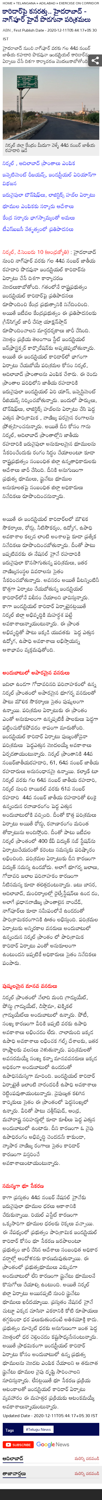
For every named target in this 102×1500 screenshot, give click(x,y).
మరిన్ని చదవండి (87, 1458)
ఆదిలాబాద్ (13, 1458)
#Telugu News (38, 1429)
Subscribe (22, 1444)
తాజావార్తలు (14, 1473)
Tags (9, 1430)
